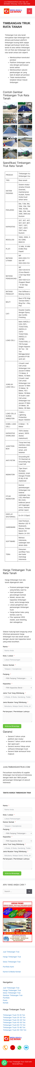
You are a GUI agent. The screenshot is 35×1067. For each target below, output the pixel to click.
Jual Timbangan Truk (11, 952)
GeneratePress (17, 1064)
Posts (5, 1000)
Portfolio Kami (8, 967)
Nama (5, 647)
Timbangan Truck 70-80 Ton (14, 1027)
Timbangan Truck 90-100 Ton (14, 1030)
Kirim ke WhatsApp (12, 726)
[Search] (29, 891)
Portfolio (6, 998)
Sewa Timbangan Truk (12, 962)
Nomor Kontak (8, 665)
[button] (4, 1063)
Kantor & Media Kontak (12, 972)
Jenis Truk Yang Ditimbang (13, 693)
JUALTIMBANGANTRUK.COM (12, 2)
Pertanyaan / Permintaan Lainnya (16, 712)
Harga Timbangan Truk (12, 957)
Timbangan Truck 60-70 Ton (14, 1025)
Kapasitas (7, 684)
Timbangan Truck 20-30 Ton (14, 1017)
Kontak (5, 1003)
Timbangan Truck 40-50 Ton (14, 1022)
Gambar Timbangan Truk (12, 995)
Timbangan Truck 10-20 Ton (14, 1015)
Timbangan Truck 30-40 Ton (14, 1020)
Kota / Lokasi (8, 656)
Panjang (6, 674)
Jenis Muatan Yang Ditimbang (15, 702)
